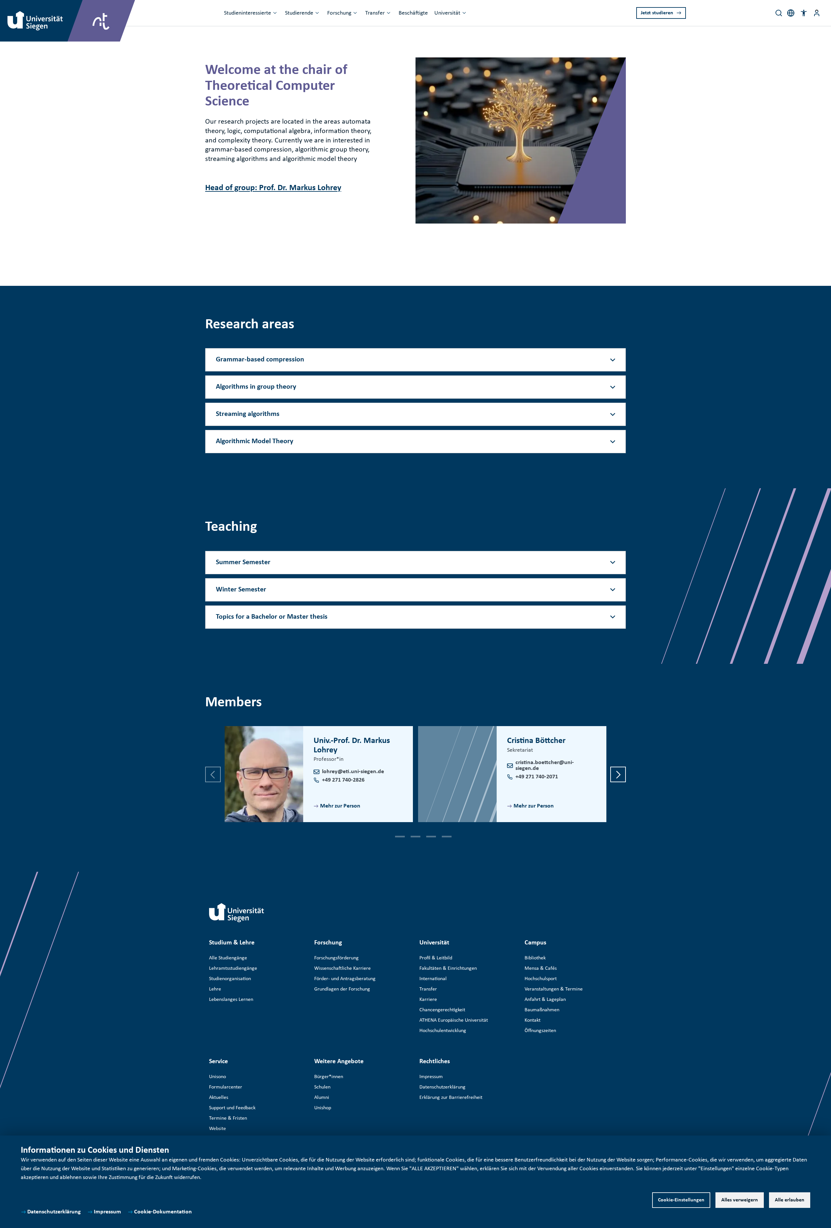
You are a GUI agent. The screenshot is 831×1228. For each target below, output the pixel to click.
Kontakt (532, 1020)
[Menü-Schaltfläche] (817, 13)
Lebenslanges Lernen (231, 999)
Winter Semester (241, 589)
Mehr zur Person (340, 806)
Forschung (339, 13)
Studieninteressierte (247, 13)
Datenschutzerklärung (54, 1212)
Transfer (375, 13)
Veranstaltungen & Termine (554, 989)
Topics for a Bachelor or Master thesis (272, 617)
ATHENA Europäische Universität (453, 1020)
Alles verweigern (739, 1200)
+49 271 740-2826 (343, 780)
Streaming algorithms (247, 414)
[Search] (779, 13)
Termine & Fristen (228, 1118)
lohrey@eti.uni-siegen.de (353, 772)
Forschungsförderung (336, 958)
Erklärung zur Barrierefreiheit (450, 1097)
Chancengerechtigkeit (442, 1010)
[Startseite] (236, 912)
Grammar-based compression (260, 359)
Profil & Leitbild (435, 958)
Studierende (299, 13)
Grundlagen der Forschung (342, 989)
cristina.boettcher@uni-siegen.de (544, 766)
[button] (804, 13)
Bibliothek (535, 958)
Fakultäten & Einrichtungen (448, 968)
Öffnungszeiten (540, 1030)
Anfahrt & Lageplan (545, 999)
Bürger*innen (328, 1076)
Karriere (428, 999)
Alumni (321, 1097)
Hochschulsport (541, 978)
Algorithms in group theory (256, 387)
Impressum (107, 1212)
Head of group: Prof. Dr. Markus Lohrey (273, 188)
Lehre (215, 989)
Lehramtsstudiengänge (233, 968)
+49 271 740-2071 (536, 777)
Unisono (217, 1076)
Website (217, 1128)
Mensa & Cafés (541, 968)
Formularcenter (225, 1087)
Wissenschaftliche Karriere (342, 968)
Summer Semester (243, 562)
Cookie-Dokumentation (163, 1212)
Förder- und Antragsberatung (345, 978)
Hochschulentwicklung (442, 1030)
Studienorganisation (230, 978)
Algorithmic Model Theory (254, 441)
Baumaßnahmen (542, 1010)
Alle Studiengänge (228, 958)
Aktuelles (218, 1097)
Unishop (322, 1108)
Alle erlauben (789, 1200)
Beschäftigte (413, 13)
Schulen (322, 1087)
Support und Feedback (232, 1108)
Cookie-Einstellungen (681, 1200)
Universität (447, 13)
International (433, 978)
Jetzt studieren (657, 13)
